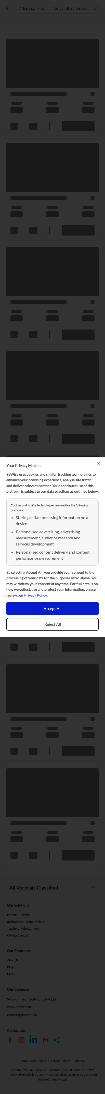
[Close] (99, 463)
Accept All (52, 608)
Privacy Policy (35, 595)
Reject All (52, 624)
